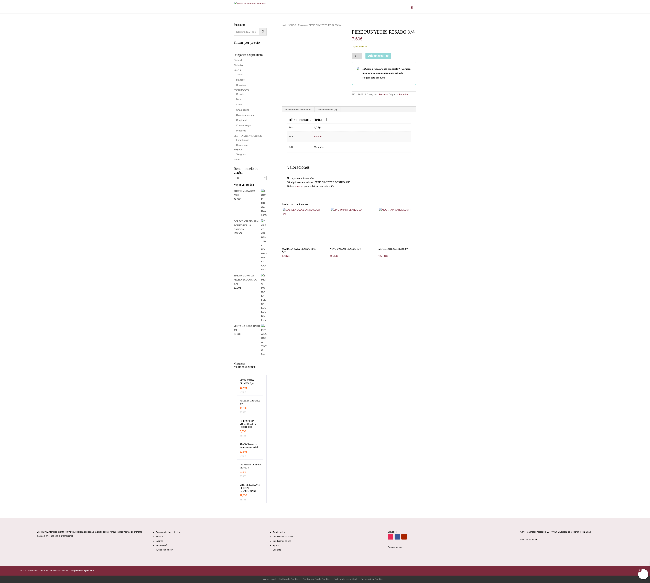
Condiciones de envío (283, 536)
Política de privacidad (345, 579)
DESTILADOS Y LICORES (248, 135)
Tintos (239, 74)
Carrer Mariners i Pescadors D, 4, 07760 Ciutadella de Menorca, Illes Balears (555, 532)
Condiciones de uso (282, 541)
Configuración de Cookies (316, 579)
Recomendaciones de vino (168, 532)
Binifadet (238, 65)
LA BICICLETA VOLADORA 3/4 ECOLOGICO (248, 424)
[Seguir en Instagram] (390, 537)
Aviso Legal (269, 579)
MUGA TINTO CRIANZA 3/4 (247, 382)
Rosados (302, 25)
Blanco (239, 99)
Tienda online (279, 532)
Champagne (242, 109)
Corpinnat (241, 120)
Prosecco (241, 130)
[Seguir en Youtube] (404, 537)
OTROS (238, 150)
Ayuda (276, 545)
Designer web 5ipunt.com (81, 570)
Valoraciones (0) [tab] (327, 109)
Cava (239, 104)
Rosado (240, 94)
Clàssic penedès (245, 115)
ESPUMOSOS (241, 90)
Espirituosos (242, 140)
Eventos (159, 541)
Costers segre (243, 125)
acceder (299, 186)
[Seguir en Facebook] (397, 537)
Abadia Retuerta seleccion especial (249, 446)
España (318, 136)
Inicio (284, 25)
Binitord (238, 60)
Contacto (277, 550)
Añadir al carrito (378, 55)
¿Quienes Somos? (164, 550)
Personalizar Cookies (372, 579)
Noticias (159, 536)
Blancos (240, 79)
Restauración (162, 545)
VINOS (292, 25)
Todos (237, 159)
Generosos (242, 145)
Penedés (403, 94)
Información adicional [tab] (298, 109)
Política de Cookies (289, 579)
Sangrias (241, 154)
